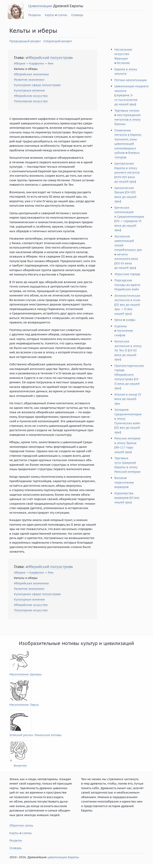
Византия (20, 765)
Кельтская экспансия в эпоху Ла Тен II (128, 345)
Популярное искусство (31, 101)
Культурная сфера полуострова (37, 85)
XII (117, 263)
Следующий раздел (57, 41)
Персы (34, 704)
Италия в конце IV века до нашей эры (127, 398)
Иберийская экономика (31, 74)
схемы (62, 15)
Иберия (19, 63)
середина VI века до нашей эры (127, 225)
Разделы (34, 15)
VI (130, 350)
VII (117, 221)
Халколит (121, 139)
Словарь (77, 15)
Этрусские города (127, 274)
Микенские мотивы (48, 735)
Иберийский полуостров (49, 57)
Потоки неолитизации (130, 80)
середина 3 (123, 95)
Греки (118, 320)
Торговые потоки (126, 110)
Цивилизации (40, 6)
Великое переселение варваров (124, 482)
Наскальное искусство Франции (123, 54)
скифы (130, 320)
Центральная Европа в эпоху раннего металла (127, 168)
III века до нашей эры (125, 354)
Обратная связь (21, 825)
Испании (123, 63)
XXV (118, 177)
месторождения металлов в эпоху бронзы (127, 119)
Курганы (120, 326)
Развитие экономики (29, 79)
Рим (50, 63)
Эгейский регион (21, 735)
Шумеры (36, 674)
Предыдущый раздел (25, 41)
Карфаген (36, 63)
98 (117, 447)
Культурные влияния (29, 90)
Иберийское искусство (31, 96)
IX (127, 192)
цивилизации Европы (63, 857)
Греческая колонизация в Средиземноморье (129, 212)
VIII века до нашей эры (125, 196)
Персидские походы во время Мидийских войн (127, 284)
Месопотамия (18, 674)
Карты (49, 15)
